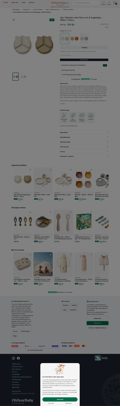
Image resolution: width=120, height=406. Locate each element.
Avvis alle (51, 403)
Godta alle (60, 399)
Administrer (68, 403)
